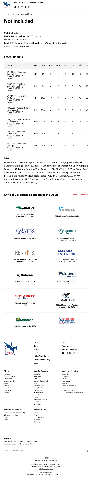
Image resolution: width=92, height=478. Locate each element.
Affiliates (6, 385)
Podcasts (37, 419)
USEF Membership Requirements (72, 392)
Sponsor (6, 392)
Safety (6, 419)
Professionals (66, 376)
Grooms (64, 378)
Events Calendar (41, 371)
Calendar (37, 374)
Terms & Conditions (41, 460)
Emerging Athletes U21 (69, 385)
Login (36, 363)
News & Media (40, 410)
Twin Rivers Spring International (16, 85)
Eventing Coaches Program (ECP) (14, 413)
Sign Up (7, 439)
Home (6, 14)
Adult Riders (66, 381)
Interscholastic (38, 395)
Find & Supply (48, 472)
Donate (37, 343)
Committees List (9, 390)
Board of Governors (10, 376)
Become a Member (70, 371)
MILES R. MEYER (14, 76)
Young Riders (66, 383)
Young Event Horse (40, 388)
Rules (35, 378)
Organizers (37, 404)
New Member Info (67, 390)
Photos (36, 415)
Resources (67, 346)
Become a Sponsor (79, 195)
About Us (7, 374)
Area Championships (40, 399)
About (6, 371)
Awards (36, 397)
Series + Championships (41, 381)
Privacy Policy (53, 460)
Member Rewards (67, 388)
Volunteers (37, 402)
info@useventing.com (46, 469)
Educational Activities (11, 415)
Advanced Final (39, 385)
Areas (6, 383)
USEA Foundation (41, 356)
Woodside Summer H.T (16, 133)
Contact (37, 353)
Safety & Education (12, 410)
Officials (6, 417)
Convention (65, 374)
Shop (36, 349)
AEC (35, 383)
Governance (8, 378)
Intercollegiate (38, 392)
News (36, 413)
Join (36, 346)
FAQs (64, 343)
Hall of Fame (8, 388)
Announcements (69, 349)
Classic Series (38, 390)
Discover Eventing (42, 360)
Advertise (37, 422)
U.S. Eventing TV (39, 417)
